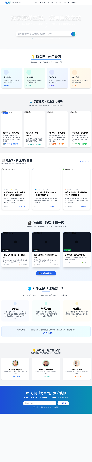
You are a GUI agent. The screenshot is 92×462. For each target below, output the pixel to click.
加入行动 (74, 85)
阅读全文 (22, 206)
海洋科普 (50, 3)
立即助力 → (85, 144)
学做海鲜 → (62, 144)
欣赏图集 (28, 85)
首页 (36, 3)
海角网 (8, 2)
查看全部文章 (84, 162)
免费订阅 (63, 403)
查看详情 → (16, 144)
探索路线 (6, 85)
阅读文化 (51, 85)
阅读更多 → (84, 206)
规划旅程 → (39, 144)
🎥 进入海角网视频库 (45, 273)
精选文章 (58, 3)
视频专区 (66, 3)
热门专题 (42, 3)
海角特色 (74, 3)
